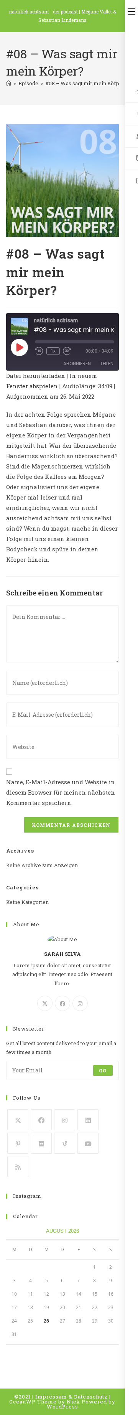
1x (53, 351)
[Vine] (64, 1143)
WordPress (62, 1406)
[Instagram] (80, 1003)
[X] (45, 1003)
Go (103, 1070)
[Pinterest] (17, 1143)
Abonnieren (77, 363)
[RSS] (17, 1166)
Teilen (106, 363)
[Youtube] (88, 1143)
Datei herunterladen (35, 375)
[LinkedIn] (88, 1119)
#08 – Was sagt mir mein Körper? (86, 83)
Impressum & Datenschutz (71, 1396)
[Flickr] (41, 1143)
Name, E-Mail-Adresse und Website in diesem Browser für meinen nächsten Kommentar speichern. (60, 792)
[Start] (8, 83)
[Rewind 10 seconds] (39, 351)
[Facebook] (62, 1003)
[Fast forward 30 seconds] (67, 351)
